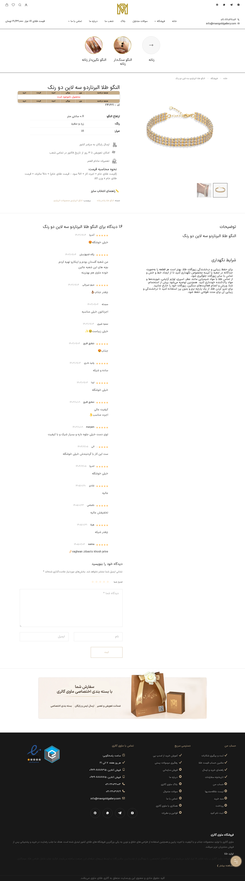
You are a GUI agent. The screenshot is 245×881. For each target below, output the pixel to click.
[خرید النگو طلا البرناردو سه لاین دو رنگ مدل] (204, 190)
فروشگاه (161, 21)
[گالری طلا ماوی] (122, 9)
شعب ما (109, 21)
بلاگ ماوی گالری (170, 784)
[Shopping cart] (6, 6)
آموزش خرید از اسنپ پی (166, 756)
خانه (174, 21)
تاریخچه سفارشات (214, 777)
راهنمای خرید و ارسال (213, 770)
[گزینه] (225, 784)
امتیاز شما (118, 582)
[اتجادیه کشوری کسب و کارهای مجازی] (52, 754)
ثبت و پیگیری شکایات (212, 756)
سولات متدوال (171, 791)
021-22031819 (114, 791)
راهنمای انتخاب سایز (103, 191)
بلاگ (123, 21)
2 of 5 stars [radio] (104, 581)
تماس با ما (76, 21)
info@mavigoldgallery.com (221, 24)
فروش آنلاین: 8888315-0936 (105, 770)
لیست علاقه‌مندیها (214, 791)
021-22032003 (228, 20)
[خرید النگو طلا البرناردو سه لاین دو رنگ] (220, 190)
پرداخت (220, 806)
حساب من (218, 784)
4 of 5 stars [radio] (97, 581)
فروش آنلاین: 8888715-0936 (106, 777)
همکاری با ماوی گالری (167, 806)
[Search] (20, 5)
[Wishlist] (13, 6)
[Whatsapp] (224, 5)
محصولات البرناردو (62, 200)
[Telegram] (231, 5)
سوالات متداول (140, 21)
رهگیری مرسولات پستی (167, 763)
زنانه (99, 200)
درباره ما (93, 21)
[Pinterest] (217, 5)
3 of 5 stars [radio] (101, 581)
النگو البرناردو (77, 200)
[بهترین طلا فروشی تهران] (34, 754)
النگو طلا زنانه (108, 200)
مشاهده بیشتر (226, 866)
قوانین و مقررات (170, 813)
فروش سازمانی (171, 770)
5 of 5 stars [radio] (93, 581)
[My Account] (26, 5)
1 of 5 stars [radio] (108, 581)
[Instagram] (238, 5)
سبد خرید (219, 799)
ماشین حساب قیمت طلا (211, 763)
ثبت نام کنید (217, 813)
